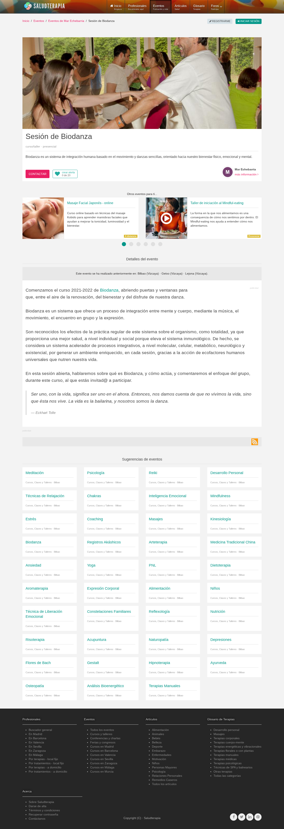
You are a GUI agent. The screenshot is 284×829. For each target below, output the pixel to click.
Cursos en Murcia (102, 771)
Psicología (158, 771)
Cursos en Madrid (102, 746)
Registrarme (220, 21)
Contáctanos (37, 818)
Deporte (157, 746)
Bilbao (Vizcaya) (148, 273)
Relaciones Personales (167, 775)
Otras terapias (223, 771)
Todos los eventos (102, 730)
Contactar (37, 174)
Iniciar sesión (249, 21)
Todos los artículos (164, 784)
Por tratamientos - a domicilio (48, 771)
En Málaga (36, 755)
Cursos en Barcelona (104, 750)
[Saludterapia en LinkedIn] (249, 817)
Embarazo (158, 750)
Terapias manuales (226, 755)
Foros (215, 7)
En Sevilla (35, 746)
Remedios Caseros (164, 780)
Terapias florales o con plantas (234, 750)
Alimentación (160, 730)
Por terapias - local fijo (43, 759)
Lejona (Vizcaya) (196, 273)
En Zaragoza (37, 750)
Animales (158, 734)
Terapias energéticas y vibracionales (237, 746)
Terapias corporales (227, 738)
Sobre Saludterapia (41, 802)
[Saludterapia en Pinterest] (258, 817)
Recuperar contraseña (43, 814)
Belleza (157, 742)
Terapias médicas (225, 759)
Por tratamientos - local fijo (46, 763)
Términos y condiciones (44, 810)
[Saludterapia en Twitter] (241, 817)
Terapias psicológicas (228, 763)
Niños (155, 763)
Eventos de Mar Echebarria (66, 20)
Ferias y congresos (102, 742)
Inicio (25, 20)
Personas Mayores (164, 767)
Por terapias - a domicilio (45, 767)
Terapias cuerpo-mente (229, 742)
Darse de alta (37, 806)
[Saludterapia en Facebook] (233, 817)
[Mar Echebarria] (228, 172)
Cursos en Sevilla (101, 759)
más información (246, 174)
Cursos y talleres (101, 734)
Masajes (219, 734)
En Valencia (36, 742)
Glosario (199, 7)
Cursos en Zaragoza (103, 763)
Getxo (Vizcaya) (172, 273)
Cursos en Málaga (102, 767)
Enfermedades (161, 755)
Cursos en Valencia (103, 755)
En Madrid (35, 734)
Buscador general (40, 730)
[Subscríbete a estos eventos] (254, 441)
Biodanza (109, 290)
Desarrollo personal (226, 730)
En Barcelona (37, 738)
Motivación (159, 759)
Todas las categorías (227, 775)
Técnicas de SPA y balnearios (233, 767)
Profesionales (137, 7)
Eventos (160, 7)
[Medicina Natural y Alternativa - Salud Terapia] (44, 6)
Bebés (156, 738)
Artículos (181, 7)
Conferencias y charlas (105, 738)
